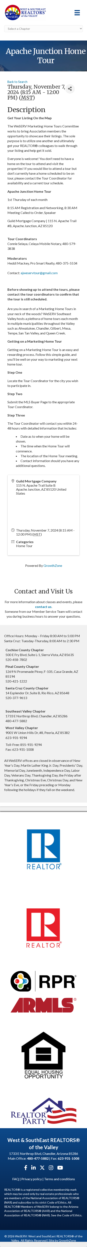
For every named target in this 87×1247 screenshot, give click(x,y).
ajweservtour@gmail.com (39, 273)
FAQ (15, 1179)
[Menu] (77, 12)
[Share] (70, 89)
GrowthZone (53, 565)
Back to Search (17, 82)
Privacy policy (31, 1179)
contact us (43, 607)
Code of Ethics (72, 1215)
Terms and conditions (59, 1179)
